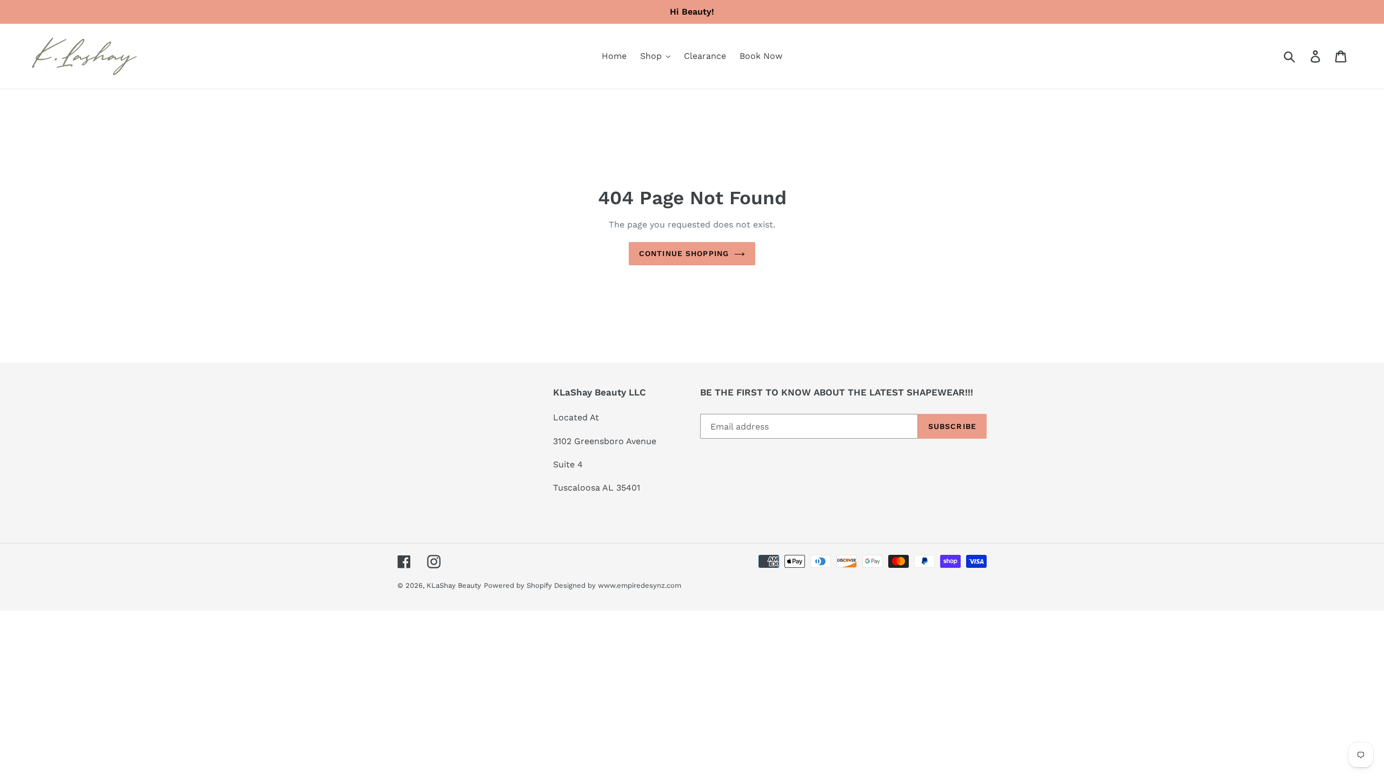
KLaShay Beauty (454, 585)
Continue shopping (684, 253)
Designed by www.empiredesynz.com (617, 585)
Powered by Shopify (518, 585)
